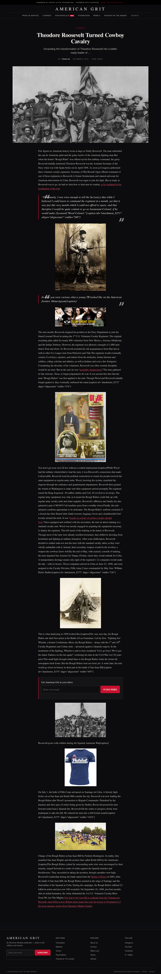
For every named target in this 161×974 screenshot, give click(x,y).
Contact (93, 946)
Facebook (129, 950)
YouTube (128, 946)
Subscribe (110, 689)
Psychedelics (64, 15)
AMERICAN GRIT (80, 9)
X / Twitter (129, 954)
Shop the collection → (113, 2)
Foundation (84, 15)
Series (92, 954)
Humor (58, 950)
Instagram (129, 942)
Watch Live (94, 950)
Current (47, 15)
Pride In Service (30, 15)
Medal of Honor (99, 876)
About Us (94, 942)
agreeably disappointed (91, 369)
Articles (93, 959)
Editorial (59, 946)
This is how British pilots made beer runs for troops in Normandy (85, 901)
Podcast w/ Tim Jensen (115, 15)
